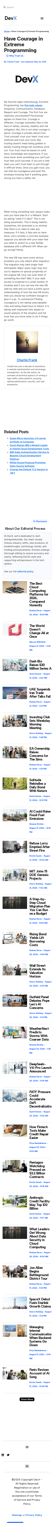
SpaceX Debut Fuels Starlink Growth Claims (40, 1302)
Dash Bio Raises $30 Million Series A (40, 664)
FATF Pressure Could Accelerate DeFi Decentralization (41, 1099)
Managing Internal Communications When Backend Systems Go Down (41, 1336)
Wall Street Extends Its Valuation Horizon (37, 971)
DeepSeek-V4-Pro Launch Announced (40, 1067)
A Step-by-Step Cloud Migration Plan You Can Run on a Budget (39, 906)
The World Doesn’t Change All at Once (39, 631)
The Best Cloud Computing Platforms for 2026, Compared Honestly (38, 594)
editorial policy (25, 571)
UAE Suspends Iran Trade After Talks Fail (40, 692)
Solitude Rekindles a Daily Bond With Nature (38, 785)
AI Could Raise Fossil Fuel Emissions (40, 815)
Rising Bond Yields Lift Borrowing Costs (37, 939)
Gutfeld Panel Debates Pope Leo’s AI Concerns (39, 1002)
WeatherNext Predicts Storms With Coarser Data (39, 1034)
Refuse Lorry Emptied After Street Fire (39, 847)
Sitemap (17, 1515)
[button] (42, 18)
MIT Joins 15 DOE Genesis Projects (38, 874)
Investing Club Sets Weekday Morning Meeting (39, 722)
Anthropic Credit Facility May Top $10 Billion (39, 1203)
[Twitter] (8, 1455)
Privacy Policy (33, 1515)
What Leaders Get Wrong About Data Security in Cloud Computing (39, 1238)
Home (7, 31)
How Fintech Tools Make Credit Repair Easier (39, 1132)
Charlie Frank (27, 360)
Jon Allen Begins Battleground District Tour (39, 1273)
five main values (33, 105)
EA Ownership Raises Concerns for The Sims (39, 754)
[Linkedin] (2, 1455)
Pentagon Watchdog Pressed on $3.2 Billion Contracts (37, 1169)
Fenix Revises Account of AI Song (39, 1373)
